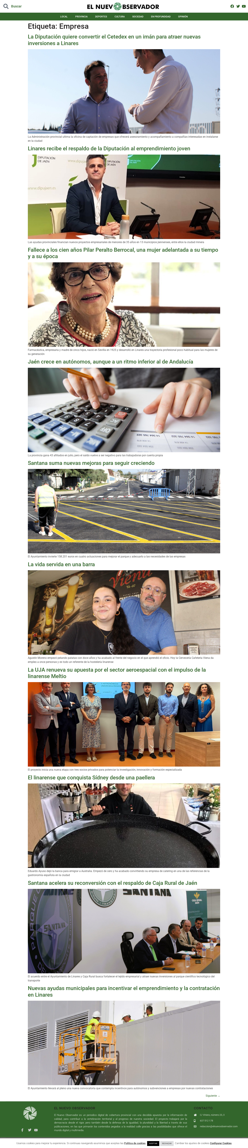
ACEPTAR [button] (153, 1143)
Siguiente (213, 1095)
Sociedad (137, 16)
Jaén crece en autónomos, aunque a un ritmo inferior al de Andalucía (110, 361)
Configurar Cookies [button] (221, 1143)
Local (64, 16)
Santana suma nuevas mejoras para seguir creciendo (91, 463)
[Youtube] (243, 6)
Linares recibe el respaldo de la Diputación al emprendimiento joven (109, 148)
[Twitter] (238, 6)
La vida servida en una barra (61, 564)
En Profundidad (161, 16)
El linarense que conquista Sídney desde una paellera (91, 777)
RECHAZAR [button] (167, 1143)
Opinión (183, 16)
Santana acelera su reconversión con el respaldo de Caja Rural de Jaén (112, 883)
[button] (25, 6)
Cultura (120, 16)
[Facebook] (232, 6)
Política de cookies (135, 1143)
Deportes (101, 16)
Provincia (81, 16)
